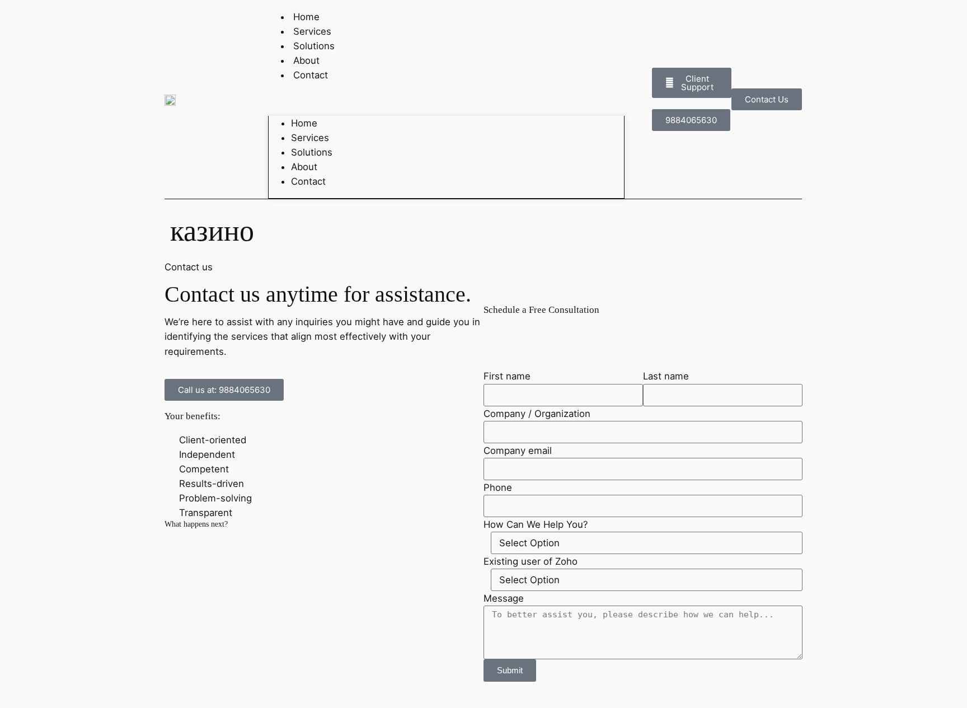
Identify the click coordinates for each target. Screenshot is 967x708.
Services (310, 137)
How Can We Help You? (536, 524)
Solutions (311, 152)
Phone (498, 487)
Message (504, 598)
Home (304, 123)
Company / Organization (537, 413)
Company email (518, 450)
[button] (446, 99)
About (304, 166)
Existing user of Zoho (531, 561)
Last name (666, 376)
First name (507, 376)
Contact (310, 75)
